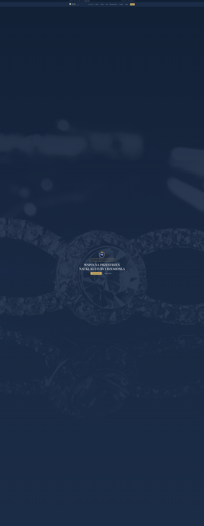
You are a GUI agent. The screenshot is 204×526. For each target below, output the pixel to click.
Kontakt (126, 4)
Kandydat (121, 4)
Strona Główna (91, 4)
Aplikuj (132, 4)
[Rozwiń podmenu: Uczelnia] (98, 4)
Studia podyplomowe (113, 4)
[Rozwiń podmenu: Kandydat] (123, 4)
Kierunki (102, 4)
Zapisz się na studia (96, 273)
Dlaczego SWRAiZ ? (108, 273)
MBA (107, 4)
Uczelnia (96, 4)
